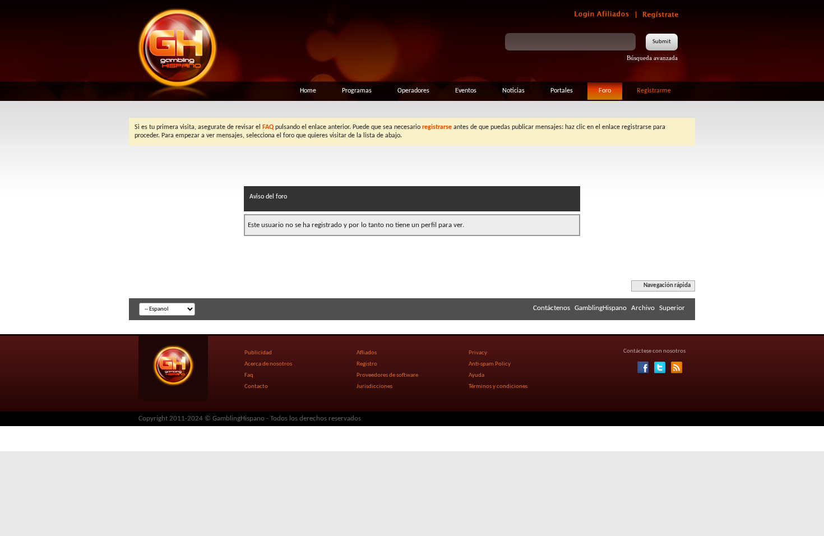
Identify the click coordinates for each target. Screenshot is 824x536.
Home (308, 90)
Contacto (256, 386)
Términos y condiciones (498, 386)
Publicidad (258, 353)
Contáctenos (551, 308)
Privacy (478, 353)
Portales (561, 90)
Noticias (513, 90)
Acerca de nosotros (268, 364)
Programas (357, 90)
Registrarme (654, 90)
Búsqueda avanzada (652, 57)
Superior (672, 308)
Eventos (465, 90)
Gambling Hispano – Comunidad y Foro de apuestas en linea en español (178, 48)
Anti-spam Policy (490, 364)
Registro (367, 364)
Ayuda (476, 375)
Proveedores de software (387, 375)
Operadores (413, 90)
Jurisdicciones (374, 386)
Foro (605, 90)
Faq (248, 375)
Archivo (643, 308)
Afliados (367, 353)
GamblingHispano (601, 308)
